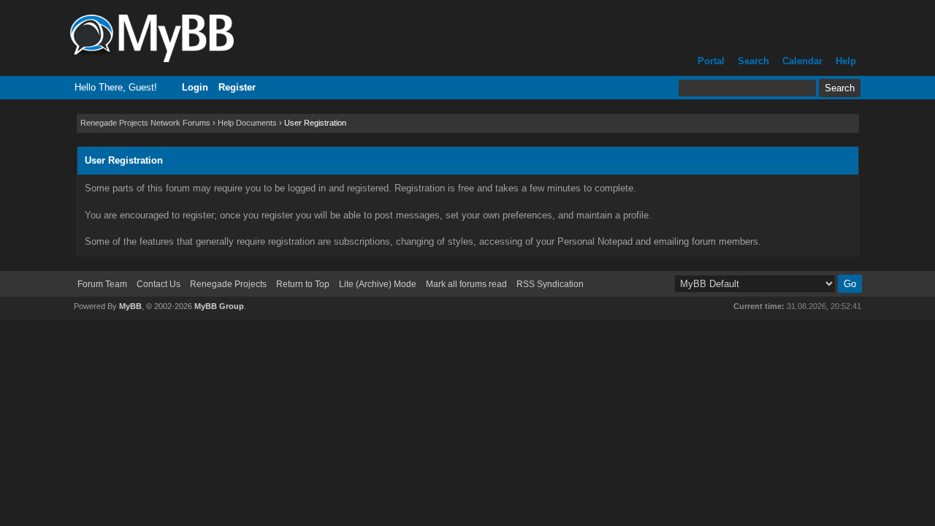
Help (846, 61)
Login (195, 87)
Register (237, 87)
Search (753, 61)
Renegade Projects (228, 284)
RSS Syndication (550, 284)
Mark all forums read (466, 284)
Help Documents (247, 122)
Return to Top (302, 284)
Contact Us (158, 284)
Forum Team (102, 284)
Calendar (802, 61)
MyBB (130, 306)
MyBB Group (219, 306)
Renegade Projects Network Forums (145, 122)
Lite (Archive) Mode (377, 284)
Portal (711, 61)
